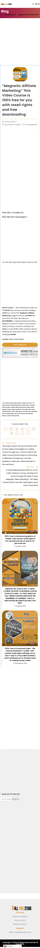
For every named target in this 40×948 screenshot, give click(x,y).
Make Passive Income (22, 407)
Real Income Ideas (31, 411)
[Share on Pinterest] (17, 429)
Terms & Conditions (20, 916)
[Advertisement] (20, 44)
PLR (24, 411)
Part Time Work (17, 411)
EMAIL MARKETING (16, 405)
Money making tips (18, 409)
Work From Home (13, 416)
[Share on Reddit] (12, 433)
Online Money (6, 411)
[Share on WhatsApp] (28, 433)
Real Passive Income (21, 413)
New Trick (31, 409)
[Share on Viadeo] (23, 433)
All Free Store (10, 122)
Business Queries (20, 924)
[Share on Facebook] (11, 429)
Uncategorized (31, 125)
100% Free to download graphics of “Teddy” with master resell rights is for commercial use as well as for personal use (20, 540)
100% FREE (9, 403)
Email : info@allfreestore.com (20, 932)
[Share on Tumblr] (17, 433)
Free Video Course (29, 405)
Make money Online (8, 407)
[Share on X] (6, 429)
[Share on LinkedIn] (22, 429)
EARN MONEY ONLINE (19, 403)
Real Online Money (8, 413)
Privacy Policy (20, 920)
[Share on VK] (33, 429)
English (9, 946)
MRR (26, 409)
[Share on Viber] (28, 429)
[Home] (1, 15)
